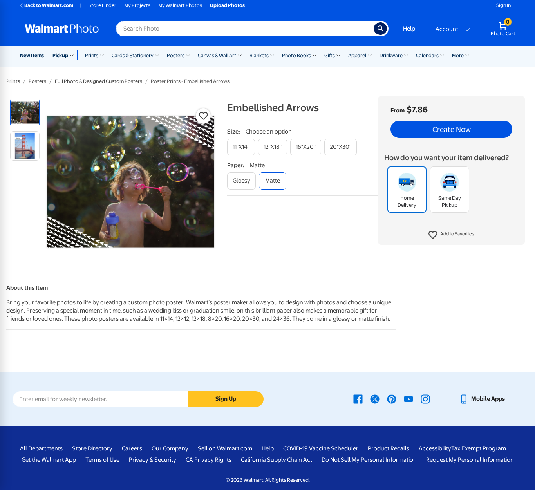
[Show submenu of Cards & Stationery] (157, 55)
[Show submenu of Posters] (188, 55)
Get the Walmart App (49, 459)
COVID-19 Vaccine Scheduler (320, 448)
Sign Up (225, 398)
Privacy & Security (152, 459)
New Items (32, 55)
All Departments (41, 448)
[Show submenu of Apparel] (369, 55)
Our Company (170, 448)
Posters (175, 55)
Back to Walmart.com (48, 5)
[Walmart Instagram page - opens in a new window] (425, 398)
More (458, 55)
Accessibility (435, 448)
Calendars (427, 55)
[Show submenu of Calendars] (442, 55)
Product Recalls (388, 448)
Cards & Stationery (133, 55)
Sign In (503, 5)
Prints (91, 55)
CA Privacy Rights (208, 459)
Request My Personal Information (470, 459)
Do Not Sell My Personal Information (369, 459)
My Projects (137, 5)
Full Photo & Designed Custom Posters (98, 81)
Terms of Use (102, 459)
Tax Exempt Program (478, 448)
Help (409, 28)
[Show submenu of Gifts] (338, 55)
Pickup (60, 55)
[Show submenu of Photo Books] (314, 55)
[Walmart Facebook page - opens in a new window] (358, 398)
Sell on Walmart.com (225, 448)
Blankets (259, 55)
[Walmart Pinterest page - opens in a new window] (391, 398)
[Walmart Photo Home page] (62, 28)
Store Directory (92, 448)
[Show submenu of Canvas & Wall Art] (239, 55)
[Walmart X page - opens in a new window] (375, 398)
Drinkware (391, 55)
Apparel (357, 55)
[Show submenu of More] (467, 55)
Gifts (329, 55)
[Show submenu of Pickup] (73, 55)
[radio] (25, 112)
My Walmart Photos (180, 5)
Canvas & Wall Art (217, 55)
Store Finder (102, 5)
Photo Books (296, 55)
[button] (451, 235)
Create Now (451, 129)
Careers (132, 448)
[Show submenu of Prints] (101, 55)
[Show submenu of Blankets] (272, 55)
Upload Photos (227, 5)
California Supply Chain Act (276, 459)
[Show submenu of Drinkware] (406, 55)
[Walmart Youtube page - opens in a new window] (408, 398)
